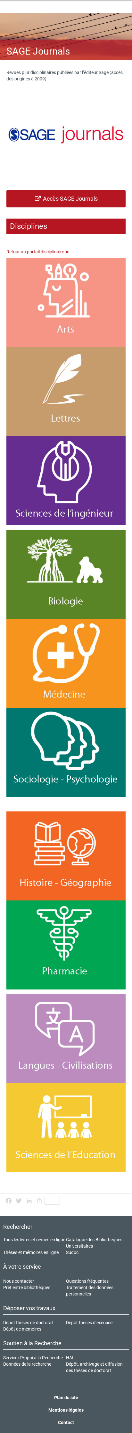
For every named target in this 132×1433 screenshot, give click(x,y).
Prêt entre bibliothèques (26, 1287)
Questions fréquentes (87, 1281)
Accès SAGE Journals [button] (70, 198)
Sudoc (72, 1252)
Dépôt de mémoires (22, 1329)
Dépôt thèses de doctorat (28, 1322)
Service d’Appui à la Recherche (33, 1357)
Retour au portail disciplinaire (35, 251)
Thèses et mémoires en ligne (31, 1252)
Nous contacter (18, 1281)
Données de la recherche (27, 1364)
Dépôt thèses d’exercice (89, 1322)
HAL (70, 1357)
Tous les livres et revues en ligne (34, 1239)
